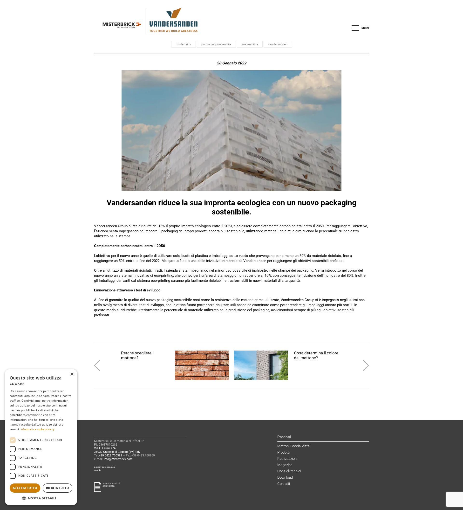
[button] (41, 498)
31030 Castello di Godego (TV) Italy (117, 452)
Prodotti (283, 452)
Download (285, 477)
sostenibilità (249, 44)
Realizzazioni (287, 458)
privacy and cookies (104, 467)
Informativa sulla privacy (37, 429)
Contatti (283, 484)
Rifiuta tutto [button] (57, 488)
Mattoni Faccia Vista (293, 446)
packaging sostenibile (216, 44)
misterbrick (183, 44)
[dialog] (41, 437)
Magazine (285, 465)
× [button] (72, 374)
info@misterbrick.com (118, 459)
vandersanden (277, 44)
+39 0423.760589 (110, 455)
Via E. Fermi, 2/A (105, 448)
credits (97, 470)
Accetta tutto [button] (25, 488)
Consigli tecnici (289, 471)
